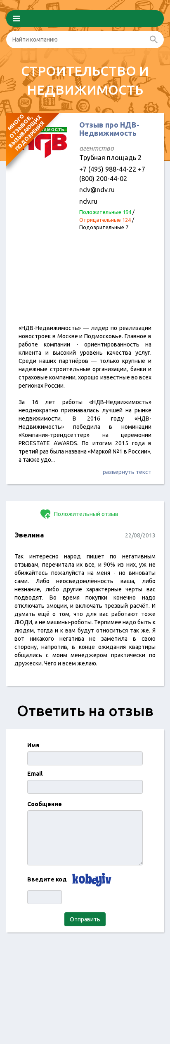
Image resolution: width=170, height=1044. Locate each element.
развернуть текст (127, 472)
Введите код (47, 879)
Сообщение (44, 804)
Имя (33, 745)
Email (34, 773)
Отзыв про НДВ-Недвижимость (109, 129)
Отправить (85, 919)
